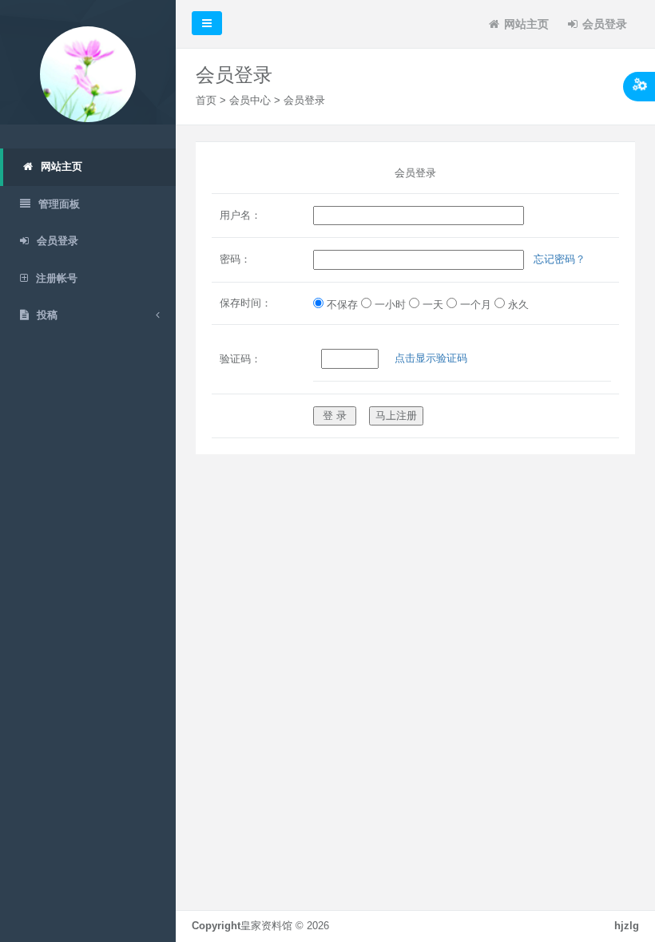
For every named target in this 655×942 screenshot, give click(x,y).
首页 (206, 100)
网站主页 (526, 24)
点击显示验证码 (431, 358)
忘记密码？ (560, 259)
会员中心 (250, 100)
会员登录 (604, 24)
